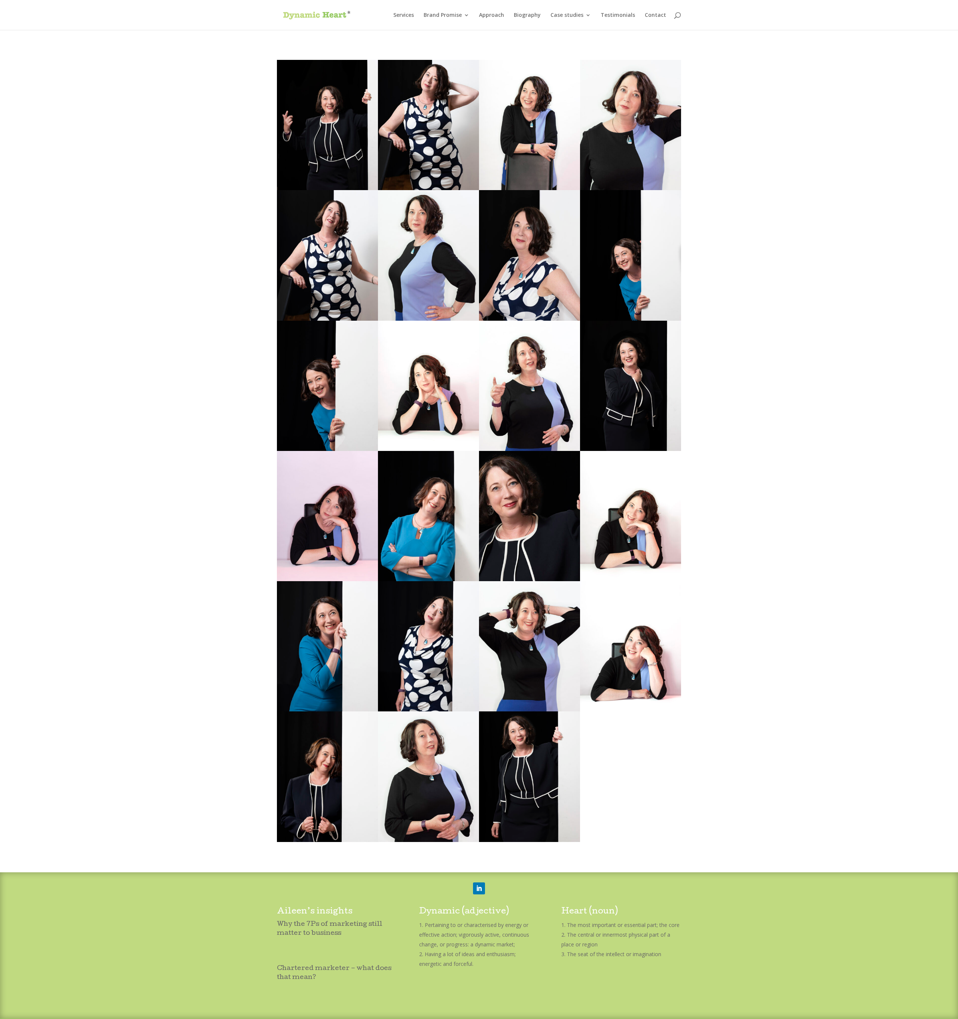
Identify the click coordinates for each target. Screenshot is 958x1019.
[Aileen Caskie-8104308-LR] (630, 448)
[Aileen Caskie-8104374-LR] (428, 188)
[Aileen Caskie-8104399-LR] (529, 318)
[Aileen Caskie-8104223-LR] (327, 579)
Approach (491, 15)
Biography (527, 15)
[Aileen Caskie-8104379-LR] (327, 318)
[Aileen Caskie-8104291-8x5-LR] (529, 579)
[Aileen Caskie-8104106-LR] (428, 318)
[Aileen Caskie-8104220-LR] (630, 709)
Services (403, 15)
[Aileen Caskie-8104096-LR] (630, 188)
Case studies (566, 15)
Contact (655, 15)
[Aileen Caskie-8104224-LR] (630, 579)
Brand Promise (443, 15)
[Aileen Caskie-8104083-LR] (428, 839)
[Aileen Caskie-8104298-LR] (327, 188)
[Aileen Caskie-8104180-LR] (529, 188)
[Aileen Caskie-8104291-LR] (529, 839)
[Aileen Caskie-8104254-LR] (327, 448)
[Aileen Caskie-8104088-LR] (529, 448)
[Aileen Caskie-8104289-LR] (327, 839)
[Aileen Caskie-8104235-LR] (428, 579)
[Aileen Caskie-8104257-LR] (630, 318)
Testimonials (618, 15)
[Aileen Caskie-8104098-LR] (529, 709)
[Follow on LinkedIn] (479, 888)
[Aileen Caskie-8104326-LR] (428, 709)
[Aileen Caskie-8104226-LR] (428, 448)
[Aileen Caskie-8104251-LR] (327, 709)
